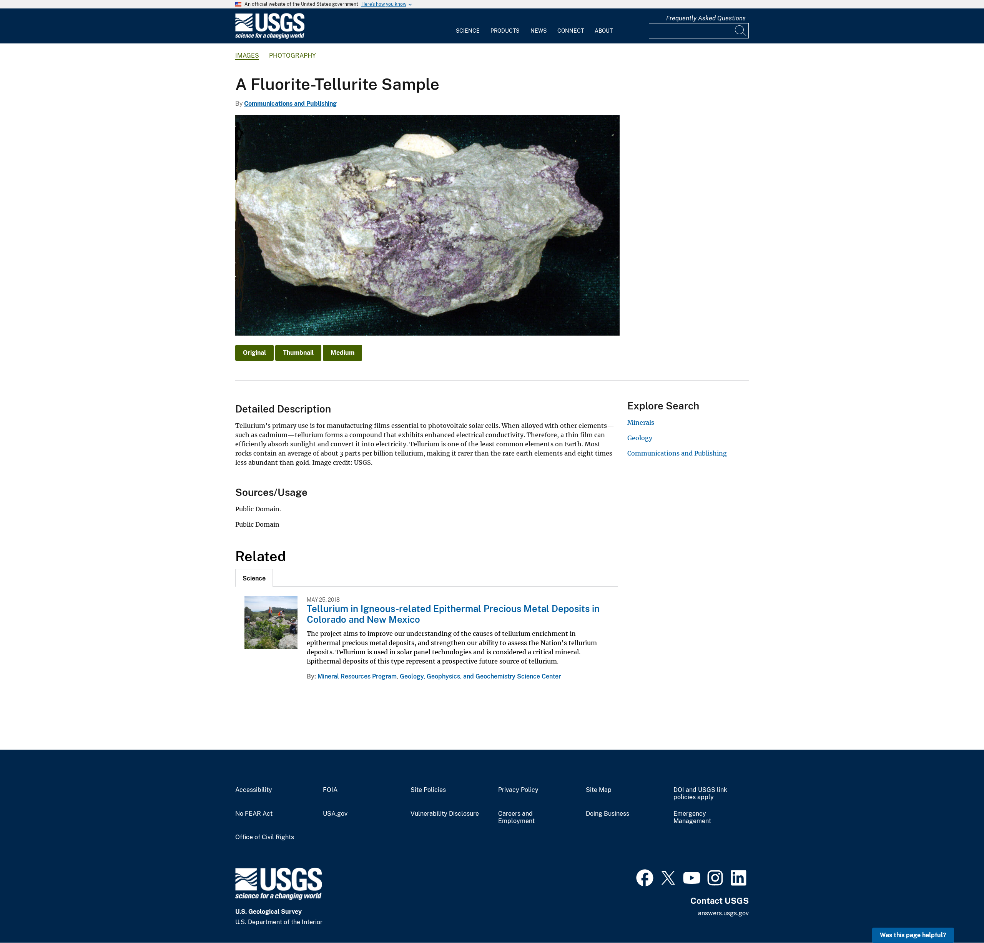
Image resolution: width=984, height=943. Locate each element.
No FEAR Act (254, 813)
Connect (570, 31)
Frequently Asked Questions (706, 18)
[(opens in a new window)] (645, 877)
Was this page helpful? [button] (913, 935)
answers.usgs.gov (723, 913)
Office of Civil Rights (264, 837)
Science (468, 31)
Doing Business (607, 813)
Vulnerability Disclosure (445, 813)
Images (247, 55)
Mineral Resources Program (357, 676)
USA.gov (335, 813)
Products (504, 31)
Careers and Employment (516, 817)
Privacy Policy (518, 790)
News (538, 31)
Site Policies (428, 790)
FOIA (330, 790)
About (604, 31)
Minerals (640, 422)
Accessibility (253, 790)
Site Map (599, 790)
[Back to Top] (956, 915)
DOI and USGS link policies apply (700, 794)
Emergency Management (692, 817)
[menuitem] (467, 26)
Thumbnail (298, 352)
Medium (342, 352)
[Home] (269, 37)
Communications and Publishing (290, 103)
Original (254, 352)
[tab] (254, 578)
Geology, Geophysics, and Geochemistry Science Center (480, 676)
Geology (639, 438)
